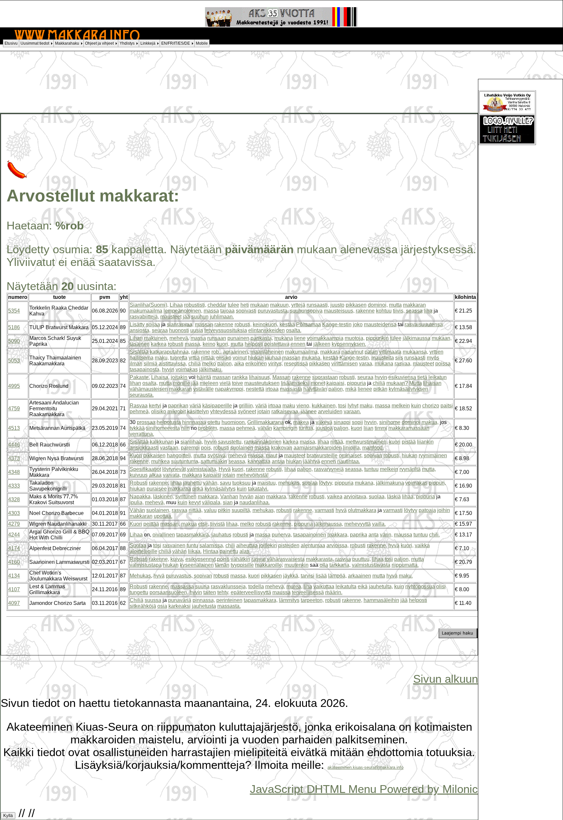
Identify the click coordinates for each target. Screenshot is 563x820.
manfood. (373, 447)
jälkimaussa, (328, 524)
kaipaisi (212, 475)
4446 (14, 444)
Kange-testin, (354, 357)
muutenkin (296, 565)
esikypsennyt (200, 559)
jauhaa (273, 357)
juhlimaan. (222, 316)
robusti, (243, 324)
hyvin (168, 369)
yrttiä (194, 357)
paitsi (446, 405)
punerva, (282, 534)
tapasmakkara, (193, 534)
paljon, (225, 363)
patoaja (427, 510)
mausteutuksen (262, 383)
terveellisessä (308, 592)
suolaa (310, 483)
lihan (135, 383)
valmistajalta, (202, 469)
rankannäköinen (263, 442)
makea (301, 422)
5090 (14, 341)
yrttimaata (390, 352)
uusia (196, 330)
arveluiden (330, 411)
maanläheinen (267, 352)
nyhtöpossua (420, 586)
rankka (240, 377)
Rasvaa (139, 405)
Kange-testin (337, 324)
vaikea (334, 496)
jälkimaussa (416, 338)
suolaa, (377, 496)
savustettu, (230, 442)
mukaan (259, 305)
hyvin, (371, 422)
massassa (182, 586)
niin (185, 428)
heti (244, 305)
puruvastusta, (273, 311)
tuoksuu (241, 483)
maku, (162, 357)
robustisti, (195, 305)
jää (186, 316)
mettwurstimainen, (367, 442)
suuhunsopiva (306, 311)
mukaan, (442, 338)
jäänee (309, 411)
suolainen (241, 447)
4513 (14, 428)
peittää (151, 524)
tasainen (140, 344)
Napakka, (141, 496)
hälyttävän (315, 389)
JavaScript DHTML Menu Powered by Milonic (364, 789)
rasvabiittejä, (144, 316)
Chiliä (136, 600)
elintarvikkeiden (266, 330)
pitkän (380, 389)
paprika (358, 534)
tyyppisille (242, 565)
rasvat (259, 559)
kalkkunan (162, 442)
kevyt (195, 502)
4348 (14, 472)
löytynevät (174, 469)
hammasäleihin (381, 600)
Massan (281, 377)
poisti (223, 559)
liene (300, 338)
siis (399, 357)
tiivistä (217, 524)
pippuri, (437, 483)
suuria (202, 586)
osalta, (150, 383)
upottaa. (163, 516)
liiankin (425, 442)
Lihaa (176, 305)
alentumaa (313, 545)
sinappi (342, 422)
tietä (422, 377)
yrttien (436, 352)
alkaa (155, 475)
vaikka (422, 545)
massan (204, 324)
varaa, (366, 363)
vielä (225, 383)
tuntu (192, 545)
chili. (434, 534)
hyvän (246, 496)
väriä (195, 405)
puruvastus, (179, 575)
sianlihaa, (191, 442)
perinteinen (229, 600)
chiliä (194, 363)
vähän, (211, 483)
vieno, (303, 405)
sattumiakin (214, 461)
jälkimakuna (390, 483)
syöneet (247, 411)
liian (368, 428)
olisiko (223, 357)
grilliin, (246, 405)
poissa (443, 363)
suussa (153, 600)
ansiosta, (140, 330)
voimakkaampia (325, 338)
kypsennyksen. (349, 344)
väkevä (324, 422)
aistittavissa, (173, 363)
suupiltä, (241, 510)
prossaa (146, 422)
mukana (283, 338)
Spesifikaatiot (145, 469)
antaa (278, 461)
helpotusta (169, 422)
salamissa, (211, 545)
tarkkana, (340, 565)
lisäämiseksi (295, 383)
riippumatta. (405, 565)
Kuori (136, 455)
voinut (240, 357)
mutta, (429, 469)
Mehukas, (141, 575)
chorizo (430, 405)
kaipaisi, (336, 383)
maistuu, (267, 483)
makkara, (208, 496)
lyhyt (353, 405)
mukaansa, (415, 352)
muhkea (160, 461)
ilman (136, 363)
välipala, (212, 502)
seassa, (237, 461)
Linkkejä (147, 43)
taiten (209, 592)
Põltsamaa (308, 324)
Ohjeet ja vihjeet (99, 43)
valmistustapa (146, 565)
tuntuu (371, 469)
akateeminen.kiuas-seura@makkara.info (365, 767)
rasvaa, (403, 363)
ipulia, (137, 502)
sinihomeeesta (163, 428)
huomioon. (234, 422)
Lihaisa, (160, 377)
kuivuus (139, 475)
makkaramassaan (408, 428)
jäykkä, (291, 575)
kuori (356, 428)
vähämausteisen (149, 389)
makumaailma (146, 311)
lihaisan (432, 383)
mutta (395, 305)
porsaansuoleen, (169, 592)
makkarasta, (320, 559)
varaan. (352, 411)
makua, (430, 422)
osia (162, 606)
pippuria (356, 383)
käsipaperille (217, 405)
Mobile (202, 43)
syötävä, (217, 455)
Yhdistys (127, 43)
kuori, (223, 344)
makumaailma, (302, 352)
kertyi (155, 405)
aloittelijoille (143, 551)
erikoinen (256, 363)
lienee (365, 389)
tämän (222, 565)
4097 (14, 603)
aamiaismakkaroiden (318, 447)
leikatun (437, 377)
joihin (443, 510)
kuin (416, 405)
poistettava (276, 344)
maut (271, 455)
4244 (14, 534)
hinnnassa (194, 422)
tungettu (139, 592)
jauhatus (221, 534)
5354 (14, 311)
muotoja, (355, 338)
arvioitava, (356, 496)
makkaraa (179, 488)
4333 (14, 486)
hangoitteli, (179, 455)
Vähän (137, 510)
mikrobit (176, 411)
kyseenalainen (197, 565)
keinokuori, (265, 324)
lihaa (323, 442)
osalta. (293, 330)
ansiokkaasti (144, 447)
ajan (260, 496)
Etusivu (11, 43)
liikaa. (195, 551)
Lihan (136, 338)
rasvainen (174, 545)
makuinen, (156, 338)
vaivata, (172, 475)
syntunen (185, 496)
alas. (245, 551)
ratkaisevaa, (285, 411)
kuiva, (177, 559)
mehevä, (179, 338)
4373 (14, 458)
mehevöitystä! (252, 475)
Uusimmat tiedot (35, 43)
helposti (254, 344)
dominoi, (378, 305)
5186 (14, 327)
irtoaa (272, 389)
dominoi (411, 422)
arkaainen (359, 575)
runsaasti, (318, 305)
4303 (14, 513)
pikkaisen (154, 455)
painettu (229, 551)
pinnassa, (204, 600)
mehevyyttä (357, 524)
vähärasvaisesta (286, 559)
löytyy (410, 510)
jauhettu (192, 483)
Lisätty (137, 324)
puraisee (157, 488)
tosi (342, 405)
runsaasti (415, 357)
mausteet (170, 316)
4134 (14, 575)
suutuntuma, (185, 461)
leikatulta (346, 586)
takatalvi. (258, 488)
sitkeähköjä (143, 606)
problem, (208, 428)
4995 (14, 386)
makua (189, 524)
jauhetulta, (381, 586)
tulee (233, 305)
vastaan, (170, 447)
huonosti (179, 330)
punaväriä (179, 600)
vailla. (379, 524)
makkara (330, 352)
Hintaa (210, 551)
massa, (193, 344)
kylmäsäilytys (220, 488)
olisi (441, 586)
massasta (291, 389)
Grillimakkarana (265, 422)
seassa (414, 311)
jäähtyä (311, 461)
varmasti (324, 510)
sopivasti (246, 311)
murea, (294, 586)
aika (239, 363)
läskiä (394, 496)
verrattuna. (142, 434)
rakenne (365, 311)
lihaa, (408, 496)
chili (230, 545)
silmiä (150, 363)
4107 (14, 589)
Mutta (415, 383)
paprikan (178, 405)
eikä (363, 586)
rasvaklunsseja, (229, 586)
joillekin (268, 545)
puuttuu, (361, 559)
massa (211, 311)
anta (373, 534)
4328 (14, 499)
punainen (238, 338)
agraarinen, (236, 352)
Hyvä (225, 469)
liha (428, 311)
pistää (409, 442)
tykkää (137, 428)
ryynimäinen (433, 455)
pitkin (224, 510)
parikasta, (262, 338)
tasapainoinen (309, 534)
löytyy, (326, 483)
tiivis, (399, 311)
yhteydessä (223, 411)
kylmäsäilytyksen (408, 389)
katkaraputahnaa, (170, 352)
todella (256, 586)
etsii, (203, 524)
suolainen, (158, 510)
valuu (210, 510)
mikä (350, 389)
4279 (14, 524)
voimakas (187, 369)
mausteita (382, 357)
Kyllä (8, 815)
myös (433, 357)
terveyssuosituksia (225, 330)
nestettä (255, 389)
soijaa (153, 324)
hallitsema (141, 357)
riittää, (208, 357)
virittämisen (344, 363)
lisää (321, 575)
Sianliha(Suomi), (149, 305)
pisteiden (288, 545)
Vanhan (229, 496)
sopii (357, 422)
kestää (287, 324)
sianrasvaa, (180, 324)
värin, (386, 534)
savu (225, 483)
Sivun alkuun (445, 679)
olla (324, 565)
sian (228, 502)
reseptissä (296, 363)
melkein (401, 405)
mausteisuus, (339, 311)
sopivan (373, 455)
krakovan (281, 447)
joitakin (179, 377)
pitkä (197, 488)
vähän (265, 428)
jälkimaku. (211, 369)
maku (288, 405)
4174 (14, 548)
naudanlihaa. (254, 502)
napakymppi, (230, 389)
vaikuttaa (323, 586)
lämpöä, (337, 575)
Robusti (139, 483)
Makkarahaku (67, 43)
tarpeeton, (312, 600)
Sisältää (139, 352)
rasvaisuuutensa (424, 324)
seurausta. (142, 395)
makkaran (414, 305)
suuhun (200, 316)
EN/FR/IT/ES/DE (175, 43)
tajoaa (227, 311)
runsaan (216, 338)
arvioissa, (337, 545)
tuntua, (306, 428)
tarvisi (307, 575)
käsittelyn (198, 411)
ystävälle (203, 389)
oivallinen (163, 534)
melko (209, 363)
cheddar (217, 305)
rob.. (216, 352)
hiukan (256, 357)
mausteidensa (380, 324)
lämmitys (289, 600)
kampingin (285, 428)
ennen (298, 344)
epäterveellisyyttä (251, 592)
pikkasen (356, 305)
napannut (352, 352)
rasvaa (179, 510)
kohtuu (384, 311)
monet (318, 383)
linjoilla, (352, 447)
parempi (190, 447)
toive (237, 383)
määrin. (333, 592)
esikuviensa (402, 377)
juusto (337, 305)
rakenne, (140, 461)
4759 (14, 408)
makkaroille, (269, 565)
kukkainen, (324, 405)
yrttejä (298, 305)
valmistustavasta (371, 565)
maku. (406, 575)
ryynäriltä (410, 469)
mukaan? (397, 383)
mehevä (237, 455)
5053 (14, 360)
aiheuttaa (247, 545)
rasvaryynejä (329, 469)
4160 (14, 562)
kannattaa (259, 461)
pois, (206, 447)
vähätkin (240, 559)
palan (371, 352)
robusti (175, 344)
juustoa (324, 428)
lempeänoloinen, (183, 311)
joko (358, 324)
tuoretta (178, 357)
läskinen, (163, 496)
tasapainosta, (145, 369)
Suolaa (138, 545)
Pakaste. (140, 377)
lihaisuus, (260, 377)
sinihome (389, 422)
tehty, (223, 592)
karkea (158, 344)
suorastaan (325, 377)
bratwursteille (322, 455)
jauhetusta (204, 606)
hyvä (341, 510)
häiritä (204, 377)
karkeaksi (179, 606)
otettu (214, 422)
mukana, (312, 357)
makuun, (280, 305)
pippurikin (377, 338)
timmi (381, 428)
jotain (263, 411)
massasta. (229, 606)
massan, (170, 524)
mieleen (209, 383)
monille (181, 383)
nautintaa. (348, 461)
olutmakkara (362, 510)
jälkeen (321, 344)
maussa (403, 534)
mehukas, (289, 483)
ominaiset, (351, 455)
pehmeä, (140, 411)
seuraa (160, 330)
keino (209, 344)
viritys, (275, 363)
